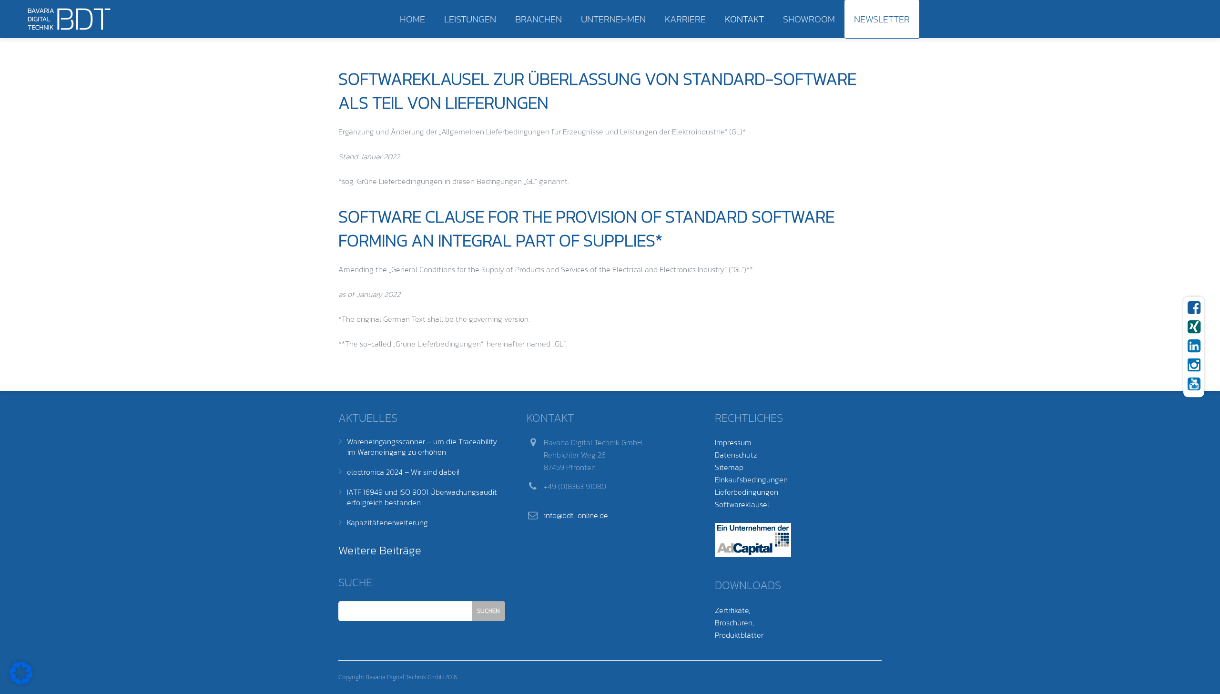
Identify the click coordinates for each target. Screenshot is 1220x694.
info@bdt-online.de (576, 515)
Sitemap (729, 467)
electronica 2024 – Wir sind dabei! (403, 472)
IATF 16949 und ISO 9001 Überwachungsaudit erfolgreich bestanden (422, 497)
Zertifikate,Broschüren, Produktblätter (739, 622)
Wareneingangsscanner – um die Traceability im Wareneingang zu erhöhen (422, 447)
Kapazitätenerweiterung (387, 522)
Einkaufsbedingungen (751, 479)
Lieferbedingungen (746, 492)
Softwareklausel (742, 504)
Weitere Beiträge (379, 550)
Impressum (733, 442)
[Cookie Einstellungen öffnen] (21, 681)
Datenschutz (736, 454)
